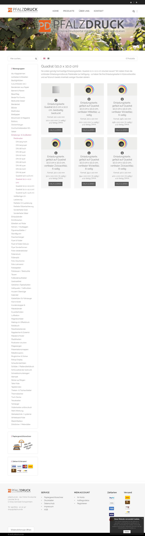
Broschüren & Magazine (20, 118)
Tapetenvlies (16, 387)
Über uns (84, 11)
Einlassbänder (16, 217)
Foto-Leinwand (17, 264)
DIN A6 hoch (21, 162)
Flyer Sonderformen (19, 247)
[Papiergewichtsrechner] (22, 445)
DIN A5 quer (20, 172)
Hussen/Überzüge (18, 292)
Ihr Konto (81, 497)
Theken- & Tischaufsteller (21, 390)
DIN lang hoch (21, 142)
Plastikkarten (16, 339)
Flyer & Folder (16, 241)
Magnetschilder (17, 319)
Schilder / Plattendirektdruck (22, 367)
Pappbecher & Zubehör (20, 332)
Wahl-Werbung (17, 411)
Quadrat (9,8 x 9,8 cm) (24, 176)
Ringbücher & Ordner (19, 356)
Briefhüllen (15, 111)
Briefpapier (15, 115)
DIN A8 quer (21, 152)
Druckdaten (49, 500)
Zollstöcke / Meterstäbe (20, 424)
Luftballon (15, 315)
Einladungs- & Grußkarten (21, 135)
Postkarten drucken (19, 343)
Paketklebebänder (18, 329)
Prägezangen (16, 346)
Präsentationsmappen (19, 349)
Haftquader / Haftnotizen (21, 288)
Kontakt (98, 11)
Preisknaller (18, 138)
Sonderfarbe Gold (21, 210)
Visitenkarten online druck (21, 407)
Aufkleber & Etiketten (19, 77)
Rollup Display (17, 360)
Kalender (14, 295)
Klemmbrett (16, 302)
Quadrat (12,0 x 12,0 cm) (25, 189)
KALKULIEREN (55, 130)
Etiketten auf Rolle (18, 223)
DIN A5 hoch (21, 169)
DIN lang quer (21, 145)
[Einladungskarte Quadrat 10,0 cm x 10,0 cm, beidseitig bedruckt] (56, 90)
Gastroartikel (16, 281)
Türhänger (15, 404)
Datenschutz (49, 503)
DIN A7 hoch (21, 155)
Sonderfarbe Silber (21, 213)
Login (136, 2)
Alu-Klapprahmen (18, 74)
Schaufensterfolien (18, 363)
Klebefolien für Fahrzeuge (21, 298)
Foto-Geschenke (17, 261)
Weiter (126, 532)
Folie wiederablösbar (19, 251)
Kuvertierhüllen (17, 312)
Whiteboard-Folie (18, 418)
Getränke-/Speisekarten (20, 285)
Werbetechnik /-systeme (21, 414)
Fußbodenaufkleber (19, 278)
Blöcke (14, 108)
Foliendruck (16, 254)
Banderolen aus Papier (20, 87)
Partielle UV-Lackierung (23, 203)
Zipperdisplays (17, 421)
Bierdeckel (15, 104)
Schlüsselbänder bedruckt (21, 370)
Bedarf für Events (18, 97)
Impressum (49, 506)
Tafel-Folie (15, 384)
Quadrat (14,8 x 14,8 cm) (25, 193)
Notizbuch (15, 326)
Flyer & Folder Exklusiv (20, 244)
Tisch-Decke (16, 397)
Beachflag (15, 94)
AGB (46, 510)
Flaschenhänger (17, 237)
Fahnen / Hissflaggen (19, 227)
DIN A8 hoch (21, 149)
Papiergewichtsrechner (53, 497)
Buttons (14, 121)
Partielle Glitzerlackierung (24, 206)
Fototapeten (16, 268)
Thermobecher (17, 394)
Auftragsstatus (83, 500)
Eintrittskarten (16, 220)
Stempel (14, 377)
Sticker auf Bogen (18, 380)
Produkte (68, 11)
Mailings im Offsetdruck (20, 322)
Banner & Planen (17, 91)
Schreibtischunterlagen (20, 373)
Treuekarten (16, 401)
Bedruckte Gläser (18, 101)
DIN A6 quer (21, 166)
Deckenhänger (17, 125)
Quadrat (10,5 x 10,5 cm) (25, 186)
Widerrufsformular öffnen (21, 530)
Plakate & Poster (17, 336)
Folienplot (15, 258)
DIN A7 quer (20, 159)
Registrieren (131, 2)
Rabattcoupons (17, 353)
